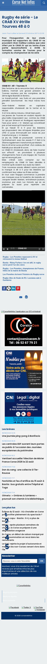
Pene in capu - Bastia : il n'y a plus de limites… (20, 519)
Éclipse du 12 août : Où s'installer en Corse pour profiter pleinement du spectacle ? (23, 513)
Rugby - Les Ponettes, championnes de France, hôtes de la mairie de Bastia (23, 269)
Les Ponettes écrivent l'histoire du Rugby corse (23, 274)
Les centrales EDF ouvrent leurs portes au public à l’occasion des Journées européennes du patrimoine (23, 447)
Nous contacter (9, 600)
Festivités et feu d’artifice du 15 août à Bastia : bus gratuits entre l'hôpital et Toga (23, 484)
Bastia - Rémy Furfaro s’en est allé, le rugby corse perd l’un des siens (22, 264)
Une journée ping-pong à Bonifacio (21, 435)
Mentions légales (10, 596)
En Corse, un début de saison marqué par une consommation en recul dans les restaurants (23, 537)
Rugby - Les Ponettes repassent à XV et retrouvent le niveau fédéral (20, 258)
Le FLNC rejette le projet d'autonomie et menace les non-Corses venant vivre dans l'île (23, 546)
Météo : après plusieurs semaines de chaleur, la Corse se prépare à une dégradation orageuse (20, 527)
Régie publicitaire (10, 592)
